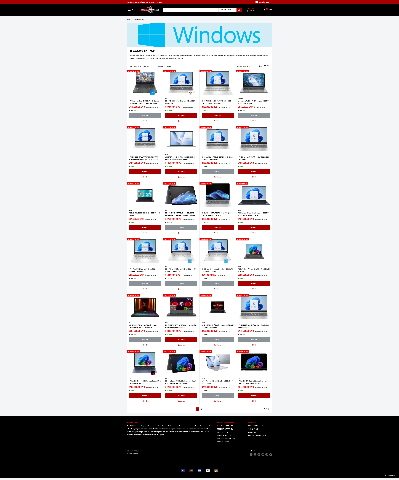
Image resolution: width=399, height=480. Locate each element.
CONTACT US (253, 429)
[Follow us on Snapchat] (270, 454)
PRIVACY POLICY (223, 432)
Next (265, 409)
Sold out (145, 115)
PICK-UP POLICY (223, 442)
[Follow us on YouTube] (262, 454)
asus (166, 154)
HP (130, 98)
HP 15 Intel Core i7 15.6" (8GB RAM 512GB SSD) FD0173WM (253, 158)
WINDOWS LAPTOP (138, 19)
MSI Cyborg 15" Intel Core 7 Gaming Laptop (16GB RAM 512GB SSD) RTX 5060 (143, 326)
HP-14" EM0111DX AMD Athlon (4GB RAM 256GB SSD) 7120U (181, 102)
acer (130, 210)
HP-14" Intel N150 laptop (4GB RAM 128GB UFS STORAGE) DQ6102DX (217, 270)
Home (128, 19)
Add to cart (181, 115)
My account (250, 11)
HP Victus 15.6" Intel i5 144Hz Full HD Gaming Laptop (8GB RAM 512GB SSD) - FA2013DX (144, 102)
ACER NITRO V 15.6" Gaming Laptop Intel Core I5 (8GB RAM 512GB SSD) (218, 326)
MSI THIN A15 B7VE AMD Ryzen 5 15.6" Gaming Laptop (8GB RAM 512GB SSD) (180, 326)
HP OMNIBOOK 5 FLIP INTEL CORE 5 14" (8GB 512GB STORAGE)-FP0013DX (217, 214)
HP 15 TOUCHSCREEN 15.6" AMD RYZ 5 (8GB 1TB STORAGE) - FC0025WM (216, 102)
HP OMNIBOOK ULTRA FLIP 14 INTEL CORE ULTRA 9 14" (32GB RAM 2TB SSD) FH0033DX (180, 214)
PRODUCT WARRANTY (225, 429)
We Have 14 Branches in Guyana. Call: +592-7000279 (144, 2)
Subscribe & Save (264, 2)
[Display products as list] (268, 66)
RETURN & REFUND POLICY (226, 439)
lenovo (240, 98)
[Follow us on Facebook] (251, 454)
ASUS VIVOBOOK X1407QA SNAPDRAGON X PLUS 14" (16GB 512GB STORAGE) (180, 158)
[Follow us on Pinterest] (258, 454)
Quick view (145, 121)
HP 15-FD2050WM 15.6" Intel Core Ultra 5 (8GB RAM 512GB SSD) (253, 326)
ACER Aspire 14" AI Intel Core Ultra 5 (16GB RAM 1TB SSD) (254, 270)
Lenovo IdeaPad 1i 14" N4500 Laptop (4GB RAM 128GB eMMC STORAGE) (253, 102)
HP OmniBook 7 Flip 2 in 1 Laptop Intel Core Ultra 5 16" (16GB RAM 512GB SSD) (252, 382)
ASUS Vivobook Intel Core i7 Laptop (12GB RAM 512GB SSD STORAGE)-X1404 (253, 214)
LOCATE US (252, 432)
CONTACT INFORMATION (257, 435)
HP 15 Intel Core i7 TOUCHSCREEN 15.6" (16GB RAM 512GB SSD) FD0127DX (217, 158)
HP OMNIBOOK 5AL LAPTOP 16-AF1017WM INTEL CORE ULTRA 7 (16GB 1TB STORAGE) (143, 158)
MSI (130, 322)
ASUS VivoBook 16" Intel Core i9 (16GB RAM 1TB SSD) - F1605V (217, 382)
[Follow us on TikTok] (266, 454)
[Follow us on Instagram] (255, 454)
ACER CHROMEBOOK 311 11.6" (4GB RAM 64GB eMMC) (144, 214)
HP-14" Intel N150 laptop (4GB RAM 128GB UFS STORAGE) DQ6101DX (180, 270)
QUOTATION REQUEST (256, 426)
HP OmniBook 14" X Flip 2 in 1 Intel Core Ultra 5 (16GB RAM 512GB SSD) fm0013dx (180, 382)
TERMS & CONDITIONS (225, 426)
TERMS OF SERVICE (224, 435)
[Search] (239, 10)
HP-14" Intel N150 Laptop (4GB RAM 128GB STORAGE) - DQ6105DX (143, 270)
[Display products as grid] (265, 66)
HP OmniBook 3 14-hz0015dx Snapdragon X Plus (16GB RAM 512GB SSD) (145, 382)
